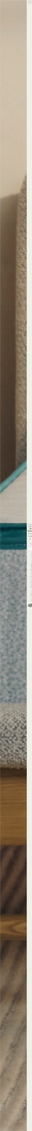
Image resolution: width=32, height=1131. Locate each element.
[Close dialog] (29, 2)
